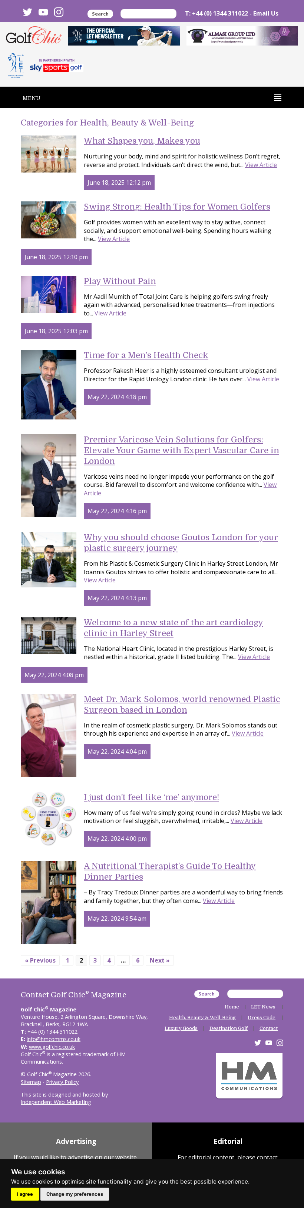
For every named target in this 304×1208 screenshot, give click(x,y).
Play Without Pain (120, 281)
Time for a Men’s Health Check (146, 355)
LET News (263, 1007)
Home (232, 1007)
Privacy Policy (62, 1081)
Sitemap (31, 1081)
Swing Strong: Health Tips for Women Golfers (177, 206)
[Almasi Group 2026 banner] (242, 36)
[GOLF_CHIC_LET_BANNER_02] (124, 36)
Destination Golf (228, 1028)
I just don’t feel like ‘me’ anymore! (151, 797)
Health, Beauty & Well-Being (202, 1017)
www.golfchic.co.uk (52, 1046)
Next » (160, 960)
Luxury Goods (181, 1028)
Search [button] (100, 13)
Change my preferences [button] (74, 1194)
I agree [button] (25, 1194)
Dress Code (261, 1017)
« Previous (40, 960)
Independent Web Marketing (56, 1101)
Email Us (265, 13)
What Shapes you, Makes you (142, 140)
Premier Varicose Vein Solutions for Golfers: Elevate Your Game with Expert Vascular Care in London (181, 450)
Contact (269, 1028)
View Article (261, 165)
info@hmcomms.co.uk (53, 1039)
